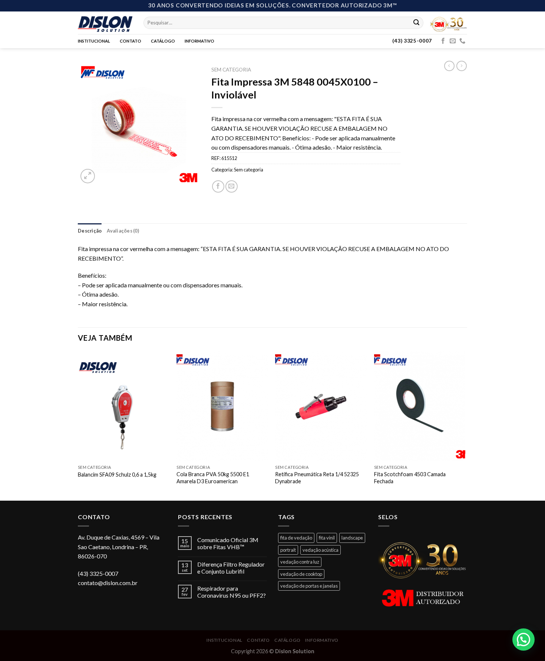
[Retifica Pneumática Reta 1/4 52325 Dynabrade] (321, 406)
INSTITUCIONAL (94, 41)
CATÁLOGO (163, 41)
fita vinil (327, 538)
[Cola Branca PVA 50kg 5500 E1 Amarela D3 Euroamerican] (222, 406)
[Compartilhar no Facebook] (218, 186)
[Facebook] (443, 41)
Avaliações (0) (123, 231)
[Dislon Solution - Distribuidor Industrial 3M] (105, 22)
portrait (288, 550)
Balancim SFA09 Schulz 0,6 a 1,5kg (117, 474)
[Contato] (462, 41)
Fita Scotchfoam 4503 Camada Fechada (410, 477)
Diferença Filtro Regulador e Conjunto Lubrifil (231, 568)
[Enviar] (416, 22)
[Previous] (78, 425)
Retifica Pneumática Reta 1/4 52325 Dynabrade (317, 477)
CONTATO (130, 41)
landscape (352, 538)
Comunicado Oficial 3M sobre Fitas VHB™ (227, 543)
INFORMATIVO (199, 41)
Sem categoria (231, 70)
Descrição (90, 231)
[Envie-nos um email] (453, 41)
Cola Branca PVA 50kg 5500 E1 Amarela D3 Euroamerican (212, 477)
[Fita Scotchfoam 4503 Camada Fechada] (420, 406)
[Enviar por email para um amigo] (231, 186)
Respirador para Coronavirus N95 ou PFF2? (231, 592)
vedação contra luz (299, 562)
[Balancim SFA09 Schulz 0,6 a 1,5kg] (123, 406)
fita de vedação (296, 538)
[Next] (464, 425)
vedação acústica (320, 550)
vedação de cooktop (301, 574)
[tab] (90, 230)
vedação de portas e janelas (309, 586)
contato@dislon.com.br (108, 582)
